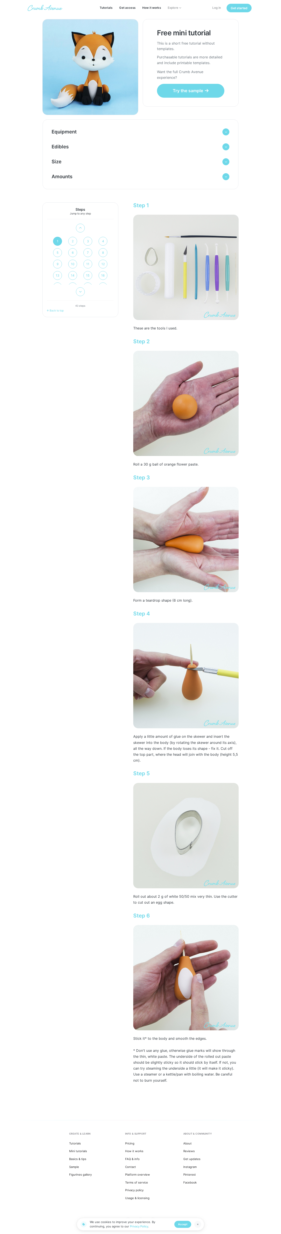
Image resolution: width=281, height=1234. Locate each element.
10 (72, 264)
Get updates (191, 1159)
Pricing (129, 1143)
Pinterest (189, 1174)
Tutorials (106, 7)
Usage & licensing (137, 1198)
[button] (140, 132)
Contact (130, 1167)
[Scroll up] (80, 228)
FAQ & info (132, 1159)
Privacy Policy (139, 1226)
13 (57, 275)
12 (103, 264)
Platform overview (137, 1174)
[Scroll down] (80, 291)
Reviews (189, 1151)
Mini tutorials (78, 1151)
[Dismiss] (197, 1224)
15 (88, 275)
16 (103, 275)
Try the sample (188, 90)
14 (72, 275)
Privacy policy (134, 1190)
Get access (127, 7)
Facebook (190, 1182)
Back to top (57, 310)
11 (87, 264)
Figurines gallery (80, 1174)
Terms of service (136, 1182)
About (187, 1143)
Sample (74, 1167)
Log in (216, 7)
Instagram (190, 1167)
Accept (182, 1224)
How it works (151, 7)
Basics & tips (77, 1159)
